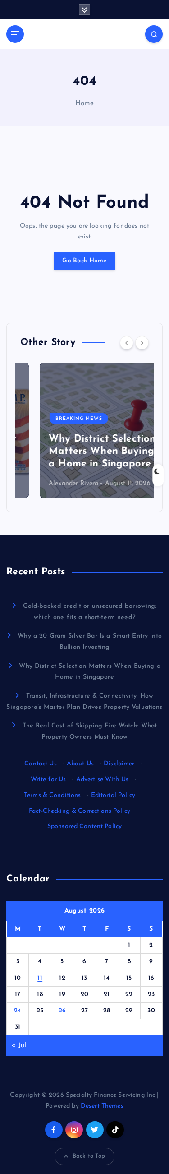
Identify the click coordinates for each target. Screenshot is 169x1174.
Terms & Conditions (52, 795)
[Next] (142, 342)
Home (84, 103)
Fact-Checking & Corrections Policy (79, 811)
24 (18, 1010)
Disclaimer (119, 763)
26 (62, 1010)
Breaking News (59, 418)
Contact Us (40, 763)
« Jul (19, 1045)
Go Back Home (84, 260)
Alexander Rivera (54, 483)
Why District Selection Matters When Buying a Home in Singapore (82, 451)
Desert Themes (102, 1106)
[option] (84, 430)
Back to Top (89, 1156)
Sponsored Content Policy (84, 826)
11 (39, 978)
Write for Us (48, 779)
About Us (80, 763)
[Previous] (126, 342)
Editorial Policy (113, 795)
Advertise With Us (102, 779)
